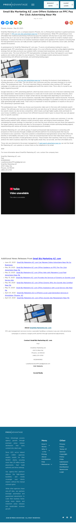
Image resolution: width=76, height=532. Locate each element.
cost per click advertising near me (28, 80)
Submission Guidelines (64, 463)
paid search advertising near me (50, 143)
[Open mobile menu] (32, 4)
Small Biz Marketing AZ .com (47, 259)
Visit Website (38, 366)
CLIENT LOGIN (66, 4)
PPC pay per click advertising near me (24, 34)
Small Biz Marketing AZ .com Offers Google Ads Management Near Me (43, 298)
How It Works (44, 445)
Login (62, 472)
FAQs (62, 459)
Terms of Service (63, 450)
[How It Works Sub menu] (49, 445)
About (44, 457)
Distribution (46, 459)
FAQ (43, 462)
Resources (46, 464)
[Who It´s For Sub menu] (49, 450)
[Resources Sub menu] (51, 464)
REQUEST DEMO (50, 4)
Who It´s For (44, 450)
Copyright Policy (63, 456)
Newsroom (64, 469)
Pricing (44, 454)
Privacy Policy (62, 445)
